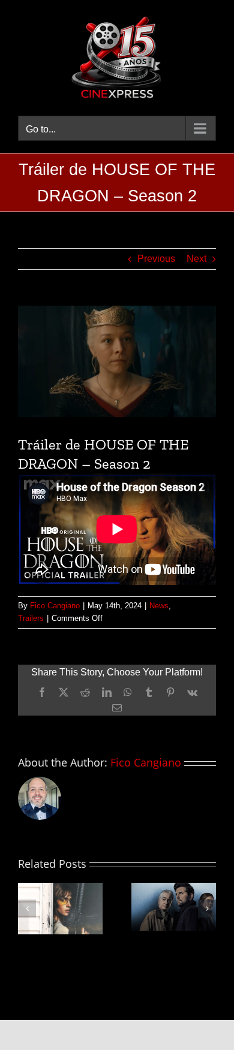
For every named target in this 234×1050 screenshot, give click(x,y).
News (159, 605)
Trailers (31, 618)
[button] (27, 909)
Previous (156, 259)
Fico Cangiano (55, 605)
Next (196, 259)
